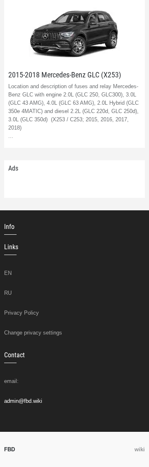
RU (8, 293)
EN (8, 273)
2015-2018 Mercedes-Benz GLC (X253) (64, 74)
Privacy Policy (21, 313)
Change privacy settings (33, 333)
